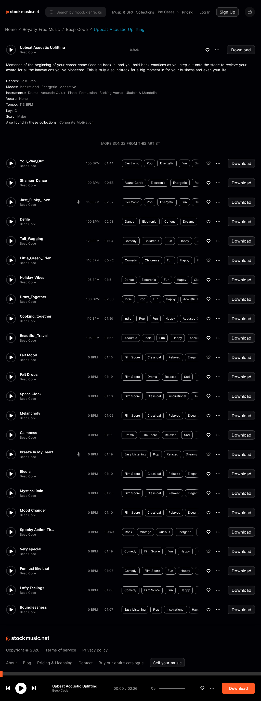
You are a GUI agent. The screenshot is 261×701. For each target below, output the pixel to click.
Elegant (193, 357)
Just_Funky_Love (35, 200)
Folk (24, 81)
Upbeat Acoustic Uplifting (74, 686)
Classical (154, 357)
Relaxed (174, 357)
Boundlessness (33, 607)
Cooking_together (35, 316)
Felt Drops (29, 374)
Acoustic (130, 338)
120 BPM (92, 241)
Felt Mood (28, 355)
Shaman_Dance (33, 180)
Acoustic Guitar (53, 93)
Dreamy (188, 221)
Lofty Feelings (32, 588)
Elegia (25, 471)
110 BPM (92, 202)
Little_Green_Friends (38, 258)
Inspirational (29, 87)
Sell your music (167, 662)
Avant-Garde (134, 183)
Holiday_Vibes (32, 277)
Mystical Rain (31, 491)
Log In (205, 12)
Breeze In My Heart (36, 452)
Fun (184, 163)
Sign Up (227, 12)
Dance (130, 221)
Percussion (88, 93)
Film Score (132, 357)
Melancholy (30, 413)
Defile (25, 219)
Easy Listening (135, 454)
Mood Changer (33, 510)
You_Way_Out (32, 161)
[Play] (21, 688)
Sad (187, 377)
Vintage (145, 532)
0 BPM (93, 357)
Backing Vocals (111, 93)
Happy (184, 241)
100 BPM (93, 163)
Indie (128, 299)
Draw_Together (33, 297)
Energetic (49, 87)
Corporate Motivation (76, 122)
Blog (27, 662)
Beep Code (60, 690)
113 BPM (26, 104)
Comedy (131, 241)
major (21, 116)
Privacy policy (95, 650)
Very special (30, 549)
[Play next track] (34, 688)
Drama (152, 377)
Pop (33, 81)
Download (241, 49)
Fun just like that (34, 568)
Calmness (28, 432)
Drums (33, 93)
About (11, 662)
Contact (86, 662)
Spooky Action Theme (38, 529)
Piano (72, 93)
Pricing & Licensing (54, 662)
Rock (128, 532)
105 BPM (92, 280)
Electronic (132, 163)
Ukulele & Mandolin (141, 93)
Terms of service (60, 650)
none (23, 98)
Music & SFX (122, 12)
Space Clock (31, 394)
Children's (152, 241)
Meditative (67, 87)
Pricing (187, 12)
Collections (145, 12)
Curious (170, 221)
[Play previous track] (8, 688)
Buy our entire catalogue (121, 662)
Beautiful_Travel (34, 335)
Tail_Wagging (31, 238)
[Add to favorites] (202, 688)
